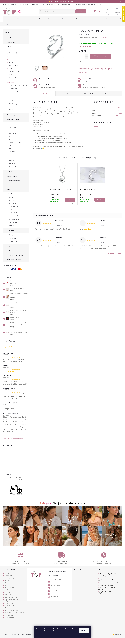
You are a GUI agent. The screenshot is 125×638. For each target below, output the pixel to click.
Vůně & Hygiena (11, 235)
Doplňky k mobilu (13, 166)
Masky (10, 148)
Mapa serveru (102, 4)
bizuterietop (53, 594)
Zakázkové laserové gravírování (12, 608)
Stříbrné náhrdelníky (13, 91)
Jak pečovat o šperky (10, 605)
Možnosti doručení (86, 46)
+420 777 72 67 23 (55, 582)
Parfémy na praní (13, 241)
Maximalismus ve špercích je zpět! (108, 585)
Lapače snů (11, 145)
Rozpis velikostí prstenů (79, 4)
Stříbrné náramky (13, 98)
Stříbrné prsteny (12, 110)
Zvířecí (120, 110)
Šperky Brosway (12, 200)
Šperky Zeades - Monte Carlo (14, 259)
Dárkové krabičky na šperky (13, 180)
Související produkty (88, 93)
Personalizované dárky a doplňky (15, 255)
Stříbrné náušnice (13, 88)
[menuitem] (8, 18)
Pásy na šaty (12, 163)
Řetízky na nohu (12, 74)
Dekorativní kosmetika (14, 133)
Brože (10, 50)
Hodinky (9, 189)
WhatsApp (53, 588)
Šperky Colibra (12, 203)
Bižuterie (9, 46)
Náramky (11, 62)
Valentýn (9, 250)
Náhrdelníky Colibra (15, 209)
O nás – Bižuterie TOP (10, 617)
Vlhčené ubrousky (13, 238)
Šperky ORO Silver (13, 222)
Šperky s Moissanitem (14, 219)
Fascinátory (12, 151)
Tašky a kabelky (12, 127)
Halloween (9, 246)
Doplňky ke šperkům (12, 176)
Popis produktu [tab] (44, 93)
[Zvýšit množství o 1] (86, 55)
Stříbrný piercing (13, 104)
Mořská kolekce (11, 42)
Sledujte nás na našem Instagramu (69, 503)
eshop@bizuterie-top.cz (56, 579)
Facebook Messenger (56, 585)
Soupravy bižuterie (13, 65)
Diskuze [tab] (66, 93)
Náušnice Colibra (15, 206)
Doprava (42, 4)
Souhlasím (84, 630)
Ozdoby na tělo (12, 77)
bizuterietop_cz (54, 596)
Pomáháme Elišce (92, 4)
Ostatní (10, 157)
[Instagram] (99, 11)
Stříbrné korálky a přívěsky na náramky (18, 85)
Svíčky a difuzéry (11, 185)
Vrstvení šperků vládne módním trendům (109, 582)
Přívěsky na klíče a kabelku (15, 142)
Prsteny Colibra (14, 215)
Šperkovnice (10, 171)
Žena (120, 113)
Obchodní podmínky (14, 4)
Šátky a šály (11, 136)
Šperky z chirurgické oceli (13, 119)
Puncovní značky (9, 603)
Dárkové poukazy (11, 230)
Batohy (10, 139)
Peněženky (11, 130)
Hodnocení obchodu (66, 4)
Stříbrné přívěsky (13, 94)
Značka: (83, 72)
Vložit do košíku (102, 56)
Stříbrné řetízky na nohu (14, 107)
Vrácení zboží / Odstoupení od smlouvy (14, 612)
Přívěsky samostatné (14, 71)
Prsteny (10, 68)
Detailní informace (103, 37)
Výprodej (9, 37)
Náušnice (11, 56)
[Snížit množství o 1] (86, 57)
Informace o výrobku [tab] (110, 93)
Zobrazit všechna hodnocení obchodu (13, 438)
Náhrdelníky (11, 59)
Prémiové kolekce (11, 194)
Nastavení (40, 635)
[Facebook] (95, 11)
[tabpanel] (63, 184)
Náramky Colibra (14, 212)
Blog (58, 4)
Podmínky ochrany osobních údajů (30, 4)
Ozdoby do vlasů (13, 53)
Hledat (80, 11)
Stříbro (120, 108)
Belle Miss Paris (12, 225)
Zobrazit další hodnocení (114, 253)
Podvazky (11, 160)
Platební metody (51, 4)
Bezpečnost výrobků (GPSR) (11, 610)
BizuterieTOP (54, 591)
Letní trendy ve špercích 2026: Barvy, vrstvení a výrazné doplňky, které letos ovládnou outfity (107, 575)
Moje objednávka (9, 615)
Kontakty (5, 4)
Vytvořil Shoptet (118, 634)
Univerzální (119, 115)
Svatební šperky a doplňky (13, 115)
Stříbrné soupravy (13, 101)
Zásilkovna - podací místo (11, 597)
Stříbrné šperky (10, 82)
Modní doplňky (10, 124)
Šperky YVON (12, 197)
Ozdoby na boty (12, 154)
